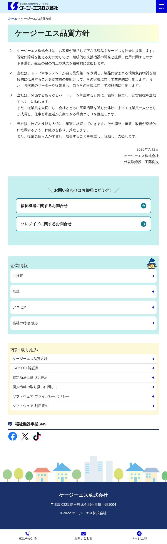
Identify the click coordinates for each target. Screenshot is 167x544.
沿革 (16, 291)
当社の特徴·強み (25, 323)
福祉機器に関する (44, 205)
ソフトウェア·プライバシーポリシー (41, 396)
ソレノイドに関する (46, 224)
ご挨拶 (18, 276)
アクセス (20, 307)
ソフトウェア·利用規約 (30, 406)
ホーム (12, 18)
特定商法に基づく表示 (30, 377)
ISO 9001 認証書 (25, 368)
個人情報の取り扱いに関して (35, 387)
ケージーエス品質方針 (30, 358)
